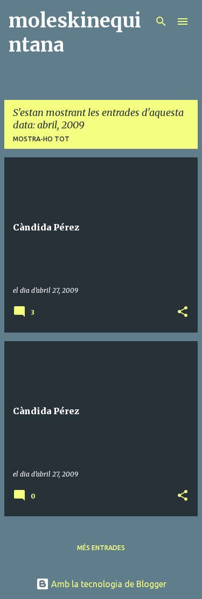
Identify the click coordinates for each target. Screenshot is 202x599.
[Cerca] (161, 21)
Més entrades (101, 547)
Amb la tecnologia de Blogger (107, 584)
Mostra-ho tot (41, 138)
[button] (182, 312)
